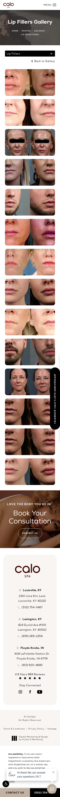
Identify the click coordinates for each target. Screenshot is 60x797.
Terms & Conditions (14, 728)
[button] (5, 784)
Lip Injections (30, 34)
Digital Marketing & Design (33, 738)
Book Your (30, 514)
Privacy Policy (36, 728)
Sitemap (52, 728)
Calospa (39, 31)
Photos (26, 31)
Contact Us (30, 533)
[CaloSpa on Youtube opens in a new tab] (40, 692)
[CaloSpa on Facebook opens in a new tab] (30, 692)
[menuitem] (20, 692)
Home (15, 31)
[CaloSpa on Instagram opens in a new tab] (20, 692)
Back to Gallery (44, 61)
